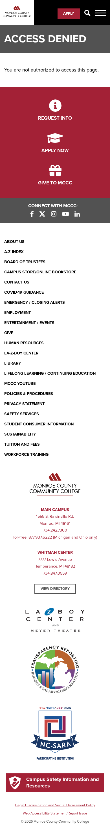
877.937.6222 (40, 537)
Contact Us (16, 282)
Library (12, 363)
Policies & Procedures (28, 393)
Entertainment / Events (29, 322)
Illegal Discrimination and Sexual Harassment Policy (55, 805)
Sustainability (20, 434)
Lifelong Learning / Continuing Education (50, 373)
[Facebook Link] (32, 214)
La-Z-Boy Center (21, 353)
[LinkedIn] (77, 214)
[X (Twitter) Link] (42, 214)
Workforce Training (26, 454)
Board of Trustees (24, 262)
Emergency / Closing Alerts (34, 302)
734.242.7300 (55, 530)
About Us (14, 241)
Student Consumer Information (39, 424)
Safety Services (21, 414)
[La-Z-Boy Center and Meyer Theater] (55, 621)
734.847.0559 (55, 573)
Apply (68, 13)
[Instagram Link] (53, 214)
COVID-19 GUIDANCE (24, 292)
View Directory (55, 588)
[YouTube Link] (65, 214)
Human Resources (24, 343)
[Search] (87, 13)
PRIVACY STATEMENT (24, 403)
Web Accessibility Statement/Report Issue (55, 813)
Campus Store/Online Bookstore (40, 272)
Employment (17, 312)
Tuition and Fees (22, 444)
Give (8, 333)
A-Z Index (14, 251)
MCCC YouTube (20, 383)
